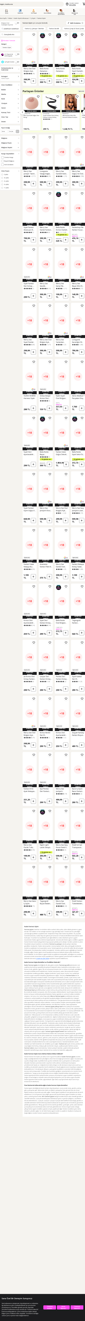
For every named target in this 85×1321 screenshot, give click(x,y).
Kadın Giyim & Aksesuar (21, 18)
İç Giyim (33, 18)
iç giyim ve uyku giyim (42, 958)
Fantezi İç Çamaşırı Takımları (34, 29)
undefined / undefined (11, 29)
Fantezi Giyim (41, 18)
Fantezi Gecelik (54, 29)
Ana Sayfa (3, 18)
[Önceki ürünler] (22, 112)
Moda (10, 18)
